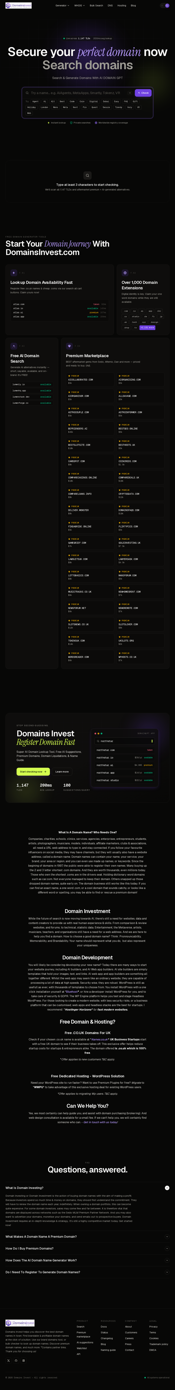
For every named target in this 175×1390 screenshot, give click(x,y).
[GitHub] (16, 1361)
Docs (104, 1326)
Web (29, 113)
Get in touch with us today (100, 1122)
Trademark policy (158, 1344)
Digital (94, 101)
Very (129, 107)
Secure (106, 107)
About (128, 1326)
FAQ (126, 101)
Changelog (107, 1338)
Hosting (122, 5)
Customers (131, 1332)
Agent (35, 101)
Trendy (118, 107)
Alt (53, 101)
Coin (82, 101)
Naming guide (108, 1350)
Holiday (31, 107)
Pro (84, 107)
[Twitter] (8, 1361)
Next (75, 107)
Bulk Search (96, 5)
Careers (129, 1338)
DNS (110, 5)
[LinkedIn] (24, 1361)
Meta (65, 107)
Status (104, 1332)
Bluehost (72, 992)
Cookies (154, 1338)
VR (138, 107)
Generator (61, 5)
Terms (152, 1332)
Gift (135, 101)
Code (72, 101)
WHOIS (78, 5)
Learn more (62, 771)
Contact (129, 1350)
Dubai (106, 101)
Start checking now (31, 771)
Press (128, 1344)
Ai (45, 101)
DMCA (152, 1350)
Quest (95, 107)
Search (80, 1326)
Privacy (153, 1326)
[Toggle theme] (165, 5)
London (44, 107)
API (78, 1354)
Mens (55, 107)
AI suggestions (85, 1342)
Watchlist (82, 1348)
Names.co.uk (99, 1039)
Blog (133, 5)
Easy (116, 101)
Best (62, 101)
